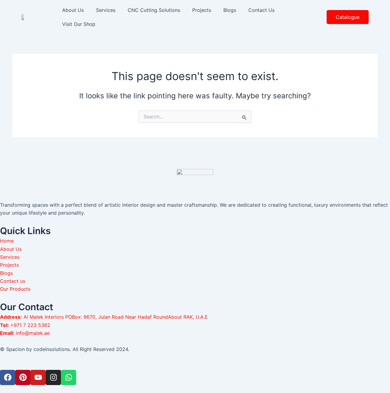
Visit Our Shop (78, 24)
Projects (201, 10)
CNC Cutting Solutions (154, 10)
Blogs (229, 10)
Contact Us (261, 10)
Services (105, 10)
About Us (73, 10)
